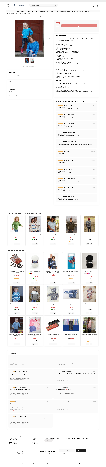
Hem (8, 13)
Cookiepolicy (34, 440)
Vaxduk (68, 11)
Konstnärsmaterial (85, 11)
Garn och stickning (35, 11)
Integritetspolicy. (73, 453)
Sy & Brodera (42, 11)
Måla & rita (22, 11)
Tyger (47, 11)
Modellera (73, 11)
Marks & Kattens (12, 86)
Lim (57, 11)
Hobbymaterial (52, 11)
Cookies (33, 442)
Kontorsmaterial (63, 11)
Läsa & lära (79, 11)
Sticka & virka (28, 11)
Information (96, 0)
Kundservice (34, 438)
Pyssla (18, 11)
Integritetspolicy (35, 443)
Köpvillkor (33, 439)
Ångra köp (33, 444)
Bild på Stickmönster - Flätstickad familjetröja (29, 66)
